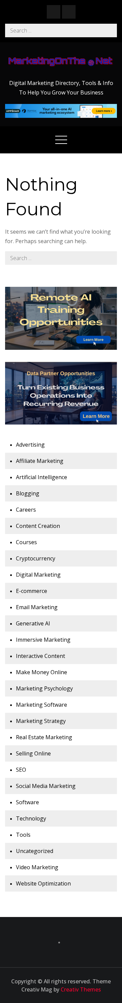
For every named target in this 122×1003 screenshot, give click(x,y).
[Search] (110, 30)
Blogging (27, 493)
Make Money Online (41, 672)
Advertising (30, 444)
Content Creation (38, 526)
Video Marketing (37, 867)
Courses (26, 542)
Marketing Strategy (41, 721)
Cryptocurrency (35, 558)
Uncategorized (34, 851)
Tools (23, 834)
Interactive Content (40, 656)
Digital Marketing (38, 574)
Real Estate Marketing (44, 737)
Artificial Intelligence (41, 477)
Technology (31, 818)
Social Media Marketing (46, 786)
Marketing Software (41, 704)
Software (27, 802)
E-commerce (31, 591)
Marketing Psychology (44, 688)
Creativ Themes (81, 989)
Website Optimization (43, 883)
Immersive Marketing (43, 639)
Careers (26, 509)
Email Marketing (37, 607)
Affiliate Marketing (39, 461)
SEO (21, 769)
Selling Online (33, 753)
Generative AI (33, 623)
